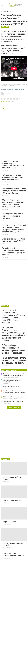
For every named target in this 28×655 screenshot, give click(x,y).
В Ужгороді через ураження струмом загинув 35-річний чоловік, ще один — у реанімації (14, 349)
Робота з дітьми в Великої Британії (12, 544)
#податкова (10, 89)
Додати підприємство (14, 407)
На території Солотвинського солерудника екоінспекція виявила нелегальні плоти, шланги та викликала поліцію (14, 334)
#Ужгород (21, 89)
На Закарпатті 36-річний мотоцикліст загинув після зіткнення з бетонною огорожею (12, 178)
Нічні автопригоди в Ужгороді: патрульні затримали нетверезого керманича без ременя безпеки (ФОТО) (14, 228)
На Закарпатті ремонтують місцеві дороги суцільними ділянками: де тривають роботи (14, 362)
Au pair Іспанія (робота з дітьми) (12, 478)
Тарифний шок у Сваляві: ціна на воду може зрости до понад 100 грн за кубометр (14, 191)
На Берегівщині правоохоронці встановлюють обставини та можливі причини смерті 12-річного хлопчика (13, 316)
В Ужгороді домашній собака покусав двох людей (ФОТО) (13, 240)
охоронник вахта (9, 522)
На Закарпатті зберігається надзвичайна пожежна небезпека (13, 216)
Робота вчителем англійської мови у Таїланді (13, 554)
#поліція (16, 89)
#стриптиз (3, 89)
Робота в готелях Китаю (11, 500)
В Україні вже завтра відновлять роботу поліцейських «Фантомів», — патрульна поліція (13, 164)
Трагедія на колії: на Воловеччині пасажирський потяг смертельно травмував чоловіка (13, 251)
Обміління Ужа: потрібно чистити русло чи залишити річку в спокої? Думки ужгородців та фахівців (13, 203)
